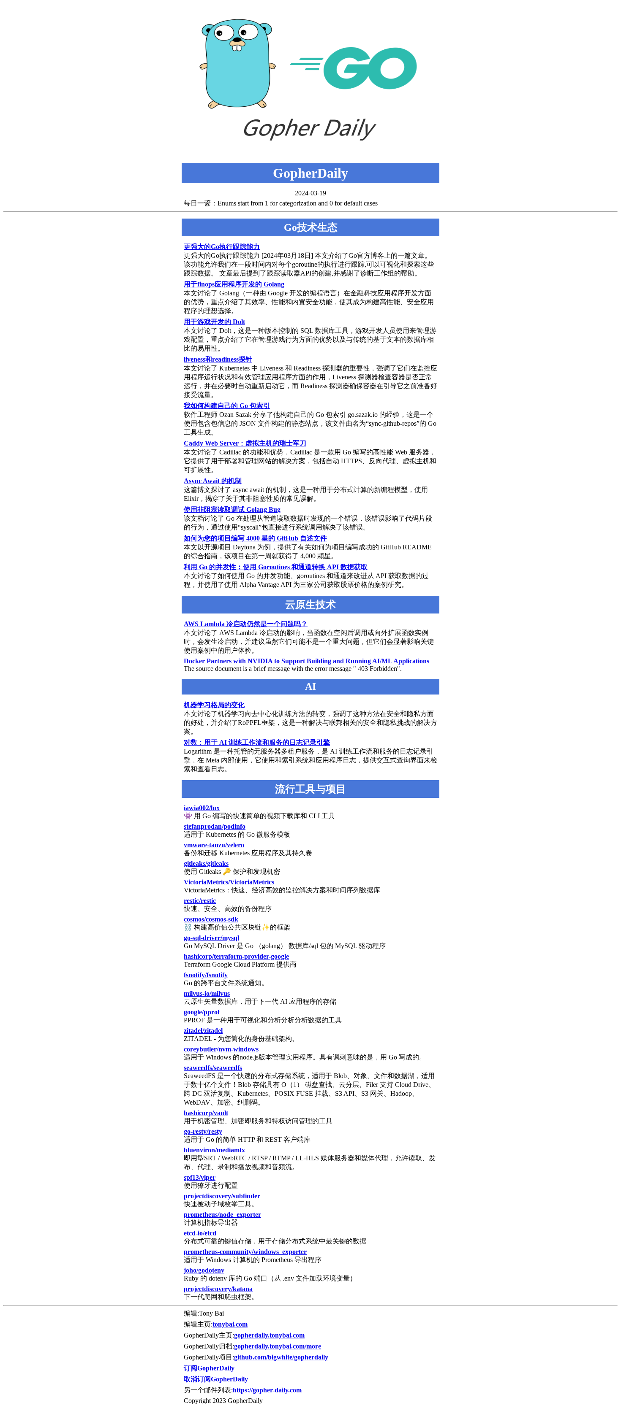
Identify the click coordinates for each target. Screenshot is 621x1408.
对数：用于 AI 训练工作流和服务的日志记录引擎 (257, 742)
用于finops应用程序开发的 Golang (234, 284)
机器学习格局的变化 (214, 704)
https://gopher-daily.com (267, 1390)
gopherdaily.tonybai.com (269, 1335)
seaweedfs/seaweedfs (213, 1067)
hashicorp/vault (206, 1112)
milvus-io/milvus (207, 993)
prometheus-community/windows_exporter (245, 1251)
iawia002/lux (202, 807)
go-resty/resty (203, 1131)
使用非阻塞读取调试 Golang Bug (232, 509)
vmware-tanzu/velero (214, 845)
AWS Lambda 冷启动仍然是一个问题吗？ (246, 623)
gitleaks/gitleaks (206, 863)
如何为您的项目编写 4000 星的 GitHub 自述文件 (255, 538)
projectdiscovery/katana (218, 1288)
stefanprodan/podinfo (214, 826)
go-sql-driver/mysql (211, 937)
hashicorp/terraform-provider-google (236, 956)
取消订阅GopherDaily (216, 1379)
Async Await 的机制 (213, 480)
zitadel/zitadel (203, 1030)
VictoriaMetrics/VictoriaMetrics (229, 882)
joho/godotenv (204, 1270)
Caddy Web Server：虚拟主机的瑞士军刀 (245, 443)
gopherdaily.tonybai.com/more (277, 1346)
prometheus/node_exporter (222, 1214)
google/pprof (202, 1012)
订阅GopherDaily (209, 1368)
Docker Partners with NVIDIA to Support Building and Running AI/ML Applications (306, 661)
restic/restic (200, 900)
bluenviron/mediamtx (214, 1150)
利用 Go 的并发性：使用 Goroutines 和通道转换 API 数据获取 (276, 566)
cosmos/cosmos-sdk (211, 919)
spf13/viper (199, 1177)
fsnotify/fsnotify (206, 974)
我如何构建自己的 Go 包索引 (227, 405)
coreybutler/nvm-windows (221, 1049)
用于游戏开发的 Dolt (214, 321)
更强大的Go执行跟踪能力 (222, 246)
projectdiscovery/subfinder (222, 1196)
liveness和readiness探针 (218, 359)
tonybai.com (230, 1324)
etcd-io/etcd (200, 1233)
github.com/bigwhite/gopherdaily (281, 1357)
